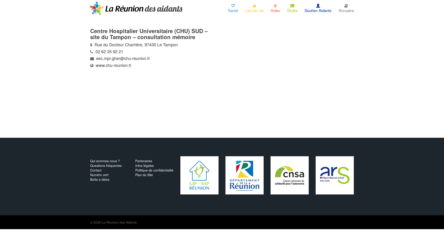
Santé (233, 10)
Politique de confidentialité (154, 170)
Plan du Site (144, 174)
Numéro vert (99, 174)
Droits (292, 10)
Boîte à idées (99, 179)
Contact (96, 170)
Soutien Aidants (318, 10)
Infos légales (144, 165)
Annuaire (346, 10)
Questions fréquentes (106, 165)
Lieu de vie (254, 10)
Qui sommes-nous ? (105, 161)
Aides (275, 10)
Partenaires (143, 161)
